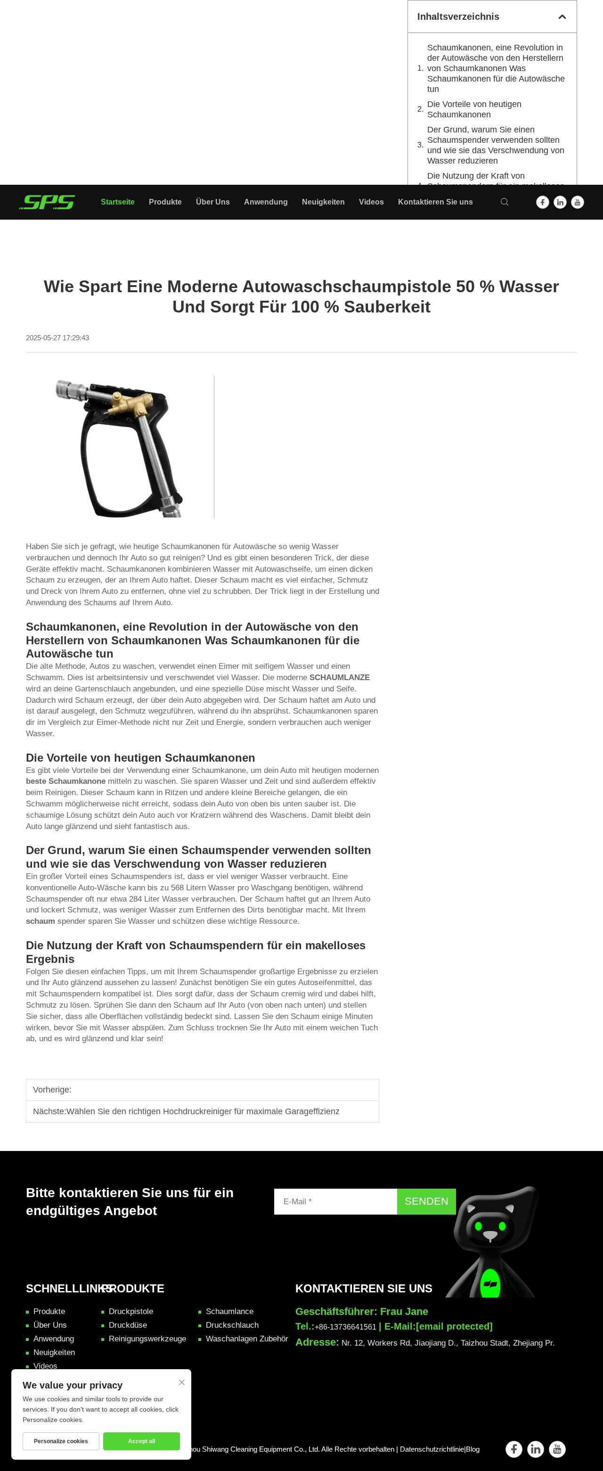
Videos (12, 146)
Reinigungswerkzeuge (46, 93)
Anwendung (20, 125)
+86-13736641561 (345, 1327)
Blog (473, 1449)
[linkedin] (560, 202)
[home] (47, 201)
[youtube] (577, 202)
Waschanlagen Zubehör (49, 104)
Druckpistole (29, 49)
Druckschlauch (33, 82)
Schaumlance (32, 60)
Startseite (16, 27)
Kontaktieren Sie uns (35, 179)
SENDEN (426, 1201)
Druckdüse (27, 70)
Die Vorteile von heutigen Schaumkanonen (474, 109)
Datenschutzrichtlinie (432, 1449)
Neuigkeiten (20, 135)
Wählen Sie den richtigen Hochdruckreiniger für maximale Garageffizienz (203, 1111)
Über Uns (16, 114)
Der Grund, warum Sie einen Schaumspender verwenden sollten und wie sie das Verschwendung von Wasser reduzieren (495, 145)
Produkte (15, 37)
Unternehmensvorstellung (52, 168)
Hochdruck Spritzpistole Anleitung (65, 157)
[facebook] (542, 202)
